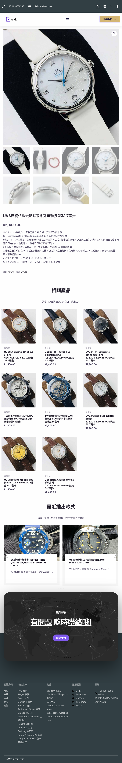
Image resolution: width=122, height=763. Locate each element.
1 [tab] (58, 588)
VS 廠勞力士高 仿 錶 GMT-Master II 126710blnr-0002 (89, 561)
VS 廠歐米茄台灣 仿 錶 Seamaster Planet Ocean (29, 561)
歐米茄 (11, 272)
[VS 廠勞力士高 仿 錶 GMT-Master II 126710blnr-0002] (90, 543)
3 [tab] (63, 588)
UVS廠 (24, 272)
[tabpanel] (31, 555)
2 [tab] (61, 588)
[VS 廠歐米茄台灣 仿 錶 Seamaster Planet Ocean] (32, 543)
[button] (98, 6)
